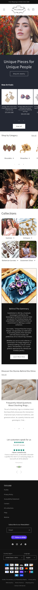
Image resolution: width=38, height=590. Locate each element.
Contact (6, 503)
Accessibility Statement (11, 499)
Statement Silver (26, 260)
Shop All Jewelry (19, 74)
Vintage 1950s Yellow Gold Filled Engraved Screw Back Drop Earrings (9, 108)
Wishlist (6, 517)
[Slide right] (23, 120)
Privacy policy (32, 579)
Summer (9, 238)
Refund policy (9, 582)
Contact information (19, 585)
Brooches (24, 158)
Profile (6, 490)
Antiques (26, 238)
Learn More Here (19, 357)
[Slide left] (14, 120)
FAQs (5, 513)
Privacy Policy (8, 494)
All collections (8, 508)
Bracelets (8, 158)
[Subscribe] (29, 530)
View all (19, 126)
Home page (7, 485)
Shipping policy (30, 582)
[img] (19, 442)
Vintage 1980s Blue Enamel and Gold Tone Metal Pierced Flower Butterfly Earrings (25, 109)
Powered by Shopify (21, 579)
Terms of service (19, 582)
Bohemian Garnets (9, 260)
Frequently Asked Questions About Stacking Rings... (18, 404)
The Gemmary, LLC (11, 579)
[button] (4, 9)
